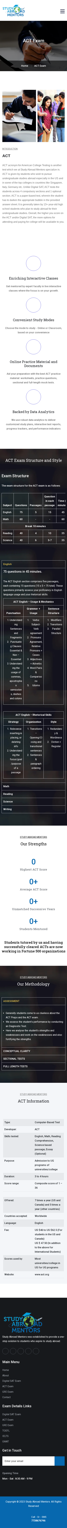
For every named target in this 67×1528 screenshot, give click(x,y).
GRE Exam (7, 1391)
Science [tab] (8, 801)
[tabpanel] (33, 675)
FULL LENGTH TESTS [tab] (15, 1066)
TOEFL (6, 1430)
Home (5, 1370)
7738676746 (38, 1520)
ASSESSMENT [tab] (11, 1001)
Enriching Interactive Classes (33, 278)
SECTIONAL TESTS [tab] (14, 1058)
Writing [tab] (7, 809)
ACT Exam (7, 1386)
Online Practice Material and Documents (33, 363)
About (5, 1375)
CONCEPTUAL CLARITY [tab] (16, 1051)
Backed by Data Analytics (33, 411)
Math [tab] (6, 786)
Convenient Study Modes (33, 320)
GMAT (5, 1441)
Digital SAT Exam (11, 1380)
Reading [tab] (8, 794)
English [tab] (7, 564)
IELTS (5, 1436)
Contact (6, 1397)
